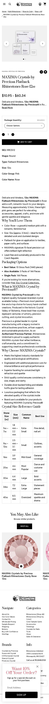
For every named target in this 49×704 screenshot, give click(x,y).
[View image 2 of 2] (25, 59)
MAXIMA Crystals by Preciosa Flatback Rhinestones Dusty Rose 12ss (19, 576)
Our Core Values (8, 617)
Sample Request (8, 624)
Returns (5, 629)
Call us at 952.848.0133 (36, 660)
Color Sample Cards (34, 622)
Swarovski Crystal (9, 653)
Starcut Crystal (8, 658)
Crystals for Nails (33, 629)
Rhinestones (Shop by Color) (35, 618)
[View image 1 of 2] (23, 59)
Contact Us (6, 619)
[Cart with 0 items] (44, 4)
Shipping (5, 627)
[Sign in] (40, 4)
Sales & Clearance (33, 636)
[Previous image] (6, 43)
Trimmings (30, 627)
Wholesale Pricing (9, 622)
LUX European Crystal (10, 656)
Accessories (31, 624)
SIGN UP (21, 694)
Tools (28, 632)
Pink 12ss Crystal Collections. (25, 282)
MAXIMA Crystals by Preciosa (13, 71)
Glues (28, 634)
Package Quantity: (24, 120)
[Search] (9, 4)
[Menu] (4, 4)
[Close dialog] (37, 666)
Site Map (5, 634)
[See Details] (21, 566)
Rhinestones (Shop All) (35, 614)
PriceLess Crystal (8, 661)
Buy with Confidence (10, 632)
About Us (5, 614)
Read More (7, 107)
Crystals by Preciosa (10, 651)
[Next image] (42, 43)
